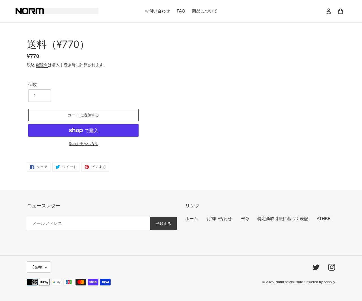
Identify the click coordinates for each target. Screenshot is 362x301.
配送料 (42, 65)
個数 (32, 84)
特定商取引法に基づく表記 (282, 218)
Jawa (37, 267)
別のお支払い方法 (83, 144)
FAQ (244, 218)
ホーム (191, 218)
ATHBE (324, 218)
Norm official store (289, 282)
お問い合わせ (219, 218)
